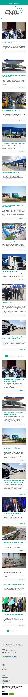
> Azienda (4, 664)
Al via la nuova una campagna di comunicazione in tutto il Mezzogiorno (12, 447)
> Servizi (3, 665)
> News (3, 670)
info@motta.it (14, 1)
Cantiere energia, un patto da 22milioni (11, 172)
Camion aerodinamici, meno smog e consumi (13, 542)
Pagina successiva (21, 356)
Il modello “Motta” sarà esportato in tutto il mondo (13, 143)
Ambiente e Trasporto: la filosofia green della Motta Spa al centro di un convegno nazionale (13, 337)
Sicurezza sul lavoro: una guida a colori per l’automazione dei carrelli (11, 111)
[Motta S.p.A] (14, 10)
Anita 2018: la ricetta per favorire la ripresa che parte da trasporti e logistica (14, 380)
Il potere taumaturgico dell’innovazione (11, 241)
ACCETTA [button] (11, 693)
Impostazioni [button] (5, 693)
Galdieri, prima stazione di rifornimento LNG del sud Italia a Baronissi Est (13, 413)
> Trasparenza (4, 669)
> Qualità (3, 668)
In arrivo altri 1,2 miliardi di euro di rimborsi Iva (14, 570)
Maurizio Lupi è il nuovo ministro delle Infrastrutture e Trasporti (12, 514)
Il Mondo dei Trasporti (7, 302)
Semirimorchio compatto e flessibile (10, 271)
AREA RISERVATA (16, 3)
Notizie (10, 3)
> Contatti (4, 672)
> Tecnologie (4, 666)
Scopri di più (22, 51)
